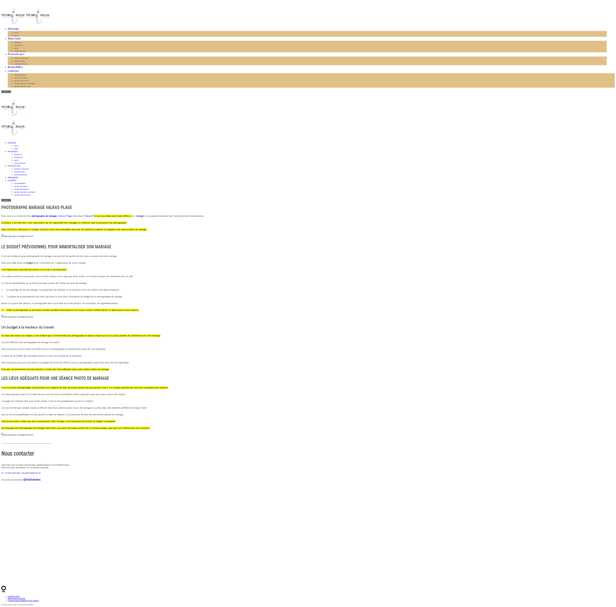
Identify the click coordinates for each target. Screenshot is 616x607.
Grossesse (18, 42)
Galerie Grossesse (21, 78)
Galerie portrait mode (22, 86)
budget (35, 229)
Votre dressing (20, 51)
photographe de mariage (44, 216)
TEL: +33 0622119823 (9, 473)
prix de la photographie (54, 269)
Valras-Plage (66, 216)
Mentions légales (16, 598)
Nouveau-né (18, 45)
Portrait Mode (19, 61)
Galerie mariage (20, 75)
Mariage (13, 28)
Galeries (13, 71)
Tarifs (16, 48)
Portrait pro (16, 54)
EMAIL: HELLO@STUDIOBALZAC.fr (29, 473)
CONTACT (6, 92)
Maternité (14, 38)
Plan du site (13, 596)
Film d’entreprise (20, 64)
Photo (16, 33)
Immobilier (15, 67)
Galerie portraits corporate (24, 83)
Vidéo (16, 35)
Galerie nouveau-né (21, 81)
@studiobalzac (32, 479)
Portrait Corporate (21, 58)
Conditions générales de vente (23, 601)
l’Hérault (87, 216)
